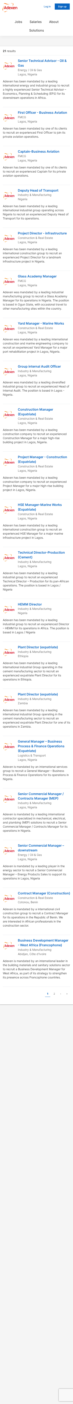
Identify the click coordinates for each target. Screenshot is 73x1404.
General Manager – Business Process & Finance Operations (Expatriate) (41, 746)
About (54, 22)
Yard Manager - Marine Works (41, 323)
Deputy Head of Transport (38, 190)
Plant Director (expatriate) (38, 647)
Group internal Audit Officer (39, 366)
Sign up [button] (62, 6)
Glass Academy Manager (37, 276)
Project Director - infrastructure (42, 233)
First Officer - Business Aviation (42, 112)
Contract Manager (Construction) (44, 893)
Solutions (36, 30)
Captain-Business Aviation (38, 151)
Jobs (18, 22)
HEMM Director (30, 604)
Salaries (36, 22)
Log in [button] (47, 6)
